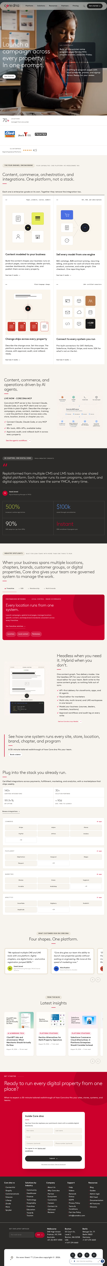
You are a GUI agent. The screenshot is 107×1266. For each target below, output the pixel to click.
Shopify (9, 1190)
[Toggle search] (84, 6)
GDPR (71, 1200)
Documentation (96, 1200)
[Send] (102, 1261)
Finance (30, 1196)
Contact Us (52, 1206)
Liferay (8, 1200)
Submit (52, 1158)
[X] (86, 1255)
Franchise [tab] (10, 588)
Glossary (93, 1207)
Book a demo (15, 755)
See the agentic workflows (16, 440)
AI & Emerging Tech (16, 1033)
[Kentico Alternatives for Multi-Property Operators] (51, 1020)
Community (32, 1190)
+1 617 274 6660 (71, 1243)
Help (71, 1187)
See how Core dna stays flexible (68, 721)
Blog (92, 1187)
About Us (51, 1187)
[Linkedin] (94, 1255)
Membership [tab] (34, 588)
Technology (31, 1200)
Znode (8, 1203)
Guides (93, 1190)
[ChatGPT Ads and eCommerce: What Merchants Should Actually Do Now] (19, 1020)
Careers (51, 1203)
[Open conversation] (99, 1261)
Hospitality (31, 1203)
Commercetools (12, 1194)
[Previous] (92, 979)
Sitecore (9, 1197)
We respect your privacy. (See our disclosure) (53, 1164)
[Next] (98, 979)
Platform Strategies (49, 1033)
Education (31, 1209)
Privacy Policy (74, 1203)
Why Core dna (53, 1190)
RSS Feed (94, 1197)
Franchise (31, 1206)
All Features (95, 1203)
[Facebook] (79, 1255)
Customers (52, 1200)
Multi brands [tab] (51, 588)
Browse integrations (10, 811)
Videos (71, 1190)
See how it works (11, 275)
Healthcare (31, 1193)
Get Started (9, 76)
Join (38, 1235)
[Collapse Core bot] (71, 1261)
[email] (72, 1255)
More (8, 1207)
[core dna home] (10, 1257)
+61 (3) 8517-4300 (54, 1240)
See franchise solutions (14, 626)
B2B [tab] (22, 588)
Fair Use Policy (75, 1212)
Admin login (95, 1194)
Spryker (9, 1210)
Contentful (10, 1187)
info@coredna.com (77, 1215)
